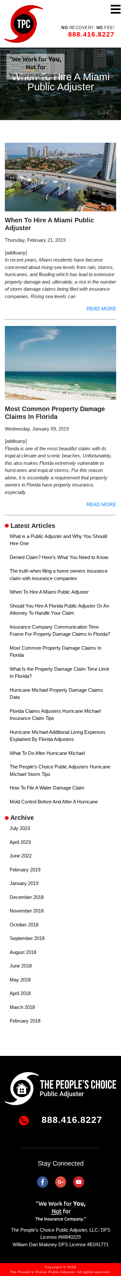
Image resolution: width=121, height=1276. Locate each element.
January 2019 (24, 883)
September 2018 (27, 938)
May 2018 (20, 979)
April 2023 (20, 842)
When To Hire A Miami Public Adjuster (49, 592)
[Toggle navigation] (115, 9)
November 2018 (27, 910)
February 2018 (25, 1021)
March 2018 (22, 1007)
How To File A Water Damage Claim (47, 787)
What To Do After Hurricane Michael (47, 753)
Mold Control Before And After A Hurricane (54, 801)
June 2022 (21, 855)
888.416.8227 (91, 34)
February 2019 (25, 869)
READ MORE (101, 308)
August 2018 (23, 952)
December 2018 (27, 897)
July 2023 (20, 828)
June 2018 (21, 965)
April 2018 (20, 993)
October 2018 (24, 924)
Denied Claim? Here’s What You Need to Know (59, 557)
